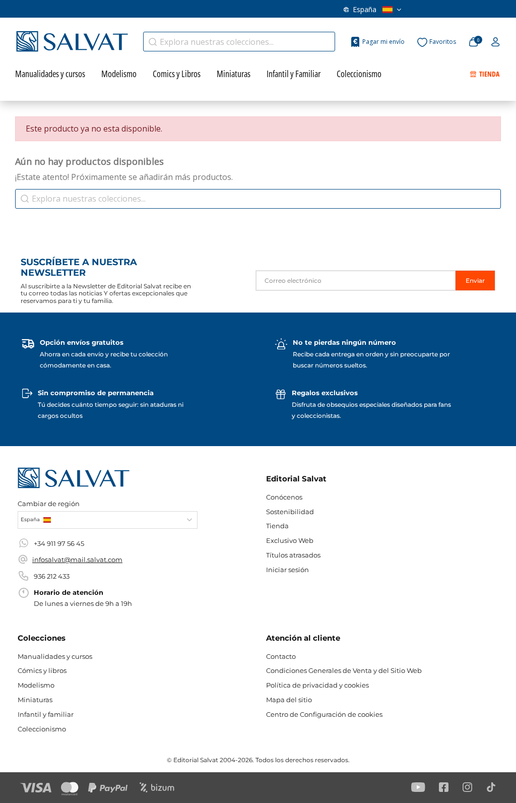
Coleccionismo (42, 729)
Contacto (281, 656)
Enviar (475, 280)
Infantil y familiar (46, 714)
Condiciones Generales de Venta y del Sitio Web (344, 670)
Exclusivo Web (289, 540)
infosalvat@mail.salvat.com (77, 559)
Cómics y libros (42, 670)
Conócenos (284, 497)
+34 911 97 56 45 (59, 543)
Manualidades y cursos (55, 656)
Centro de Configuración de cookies (324, 714)
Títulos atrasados (293, 555)
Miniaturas (35, 700)
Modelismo (36, 685)
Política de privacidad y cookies (317, 685)
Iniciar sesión (287, 570)
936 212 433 (52, 576)
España (364, 9)
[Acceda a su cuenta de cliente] (495, 42)
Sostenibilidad (290, 512)
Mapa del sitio (289, 700)
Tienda (277, 526)
